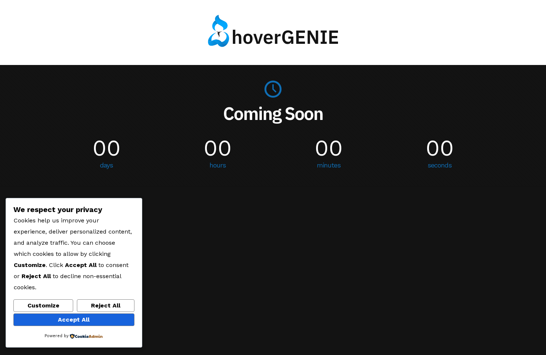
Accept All (74, 319)
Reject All (105, 305)
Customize (43, 305)
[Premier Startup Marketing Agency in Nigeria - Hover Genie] (273, 44)
